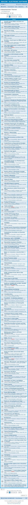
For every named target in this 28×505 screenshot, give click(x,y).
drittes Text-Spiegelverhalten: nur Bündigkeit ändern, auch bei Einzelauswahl (14, 247)
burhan (12, 115)
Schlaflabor (7, 222)
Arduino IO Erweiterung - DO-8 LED (12, 405)
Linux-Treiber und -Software (10, 217)
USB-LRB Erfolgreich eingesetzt (11, 183)
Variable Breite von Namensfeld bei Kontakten (14, 143)
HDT (12, 42)
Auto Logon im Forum (9, 35)
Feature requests (8, 384)
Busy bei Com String (9, 30)
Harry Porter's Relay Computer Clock (12, 342)
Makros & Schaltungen (12, 72)
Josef (12, 75)
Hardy (12, 83)
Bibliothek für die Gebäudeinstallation (13, 427)
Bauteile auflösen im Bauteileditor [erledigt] (14, 171)
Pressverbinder (7, 308)
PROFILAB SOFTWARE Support (14, 76)
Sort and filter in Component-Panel (12, 127)
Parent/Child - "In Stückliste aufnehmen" (13, 298)
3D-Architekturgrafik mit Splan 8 (11, 90)
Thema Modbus (11, 349)
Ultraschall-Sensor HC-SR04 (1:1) (11, 413)
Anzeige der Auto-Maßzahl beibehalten (13, 86)
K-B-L (12, 290)
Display (6, 409)
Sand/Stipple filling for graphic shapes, (13, 313)
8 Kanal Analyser (8, 262)
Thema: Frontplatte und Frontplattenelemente (16, 265)
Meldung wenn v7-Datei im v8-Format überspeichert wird (12, 333)
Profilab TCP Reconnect (9, 202)
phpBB (10, 500)
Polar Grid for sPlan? (9, 267)
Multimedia (10, 225)
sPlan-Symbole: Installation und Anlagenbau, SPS (17, 311)
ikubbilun (12, 218)
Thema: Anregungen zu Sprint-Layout (15, 191)
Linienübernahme (8, 294)
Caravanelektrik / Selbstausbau (11, 94)
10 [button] (19, 16)
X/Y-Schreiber (7, 445)
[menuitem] (3, 4)
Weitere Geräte (11, 276)
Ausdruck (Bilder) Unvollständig (11, 289)
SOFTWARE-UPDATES (12, 473)
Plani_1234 (13, 423)
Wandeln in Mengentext (9, 175)
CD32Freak (13, 128)
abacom (12, 47)
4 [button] (14, 16)
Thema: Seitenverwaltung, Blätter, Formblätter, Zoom (17, 106)
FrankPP (13, 190)
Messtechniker (14, 56)
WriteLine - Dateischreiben (10, 132)
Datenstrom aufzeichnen (9, 69)
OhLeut (12, 410)
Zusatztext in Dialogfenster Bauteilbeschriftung (15, 100)
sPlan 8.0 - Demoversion (12, 456)
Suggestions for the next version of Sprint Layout (15, 396)
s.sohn (12, 442)
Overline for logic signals (10, 151)
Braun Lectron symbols (9, 155)
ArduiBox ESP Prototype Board (11, 213)
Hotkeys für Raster (8, 179)
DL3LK (12, 36)
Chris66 (12, 120)
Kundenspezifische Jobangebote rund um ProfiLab (17, 125)
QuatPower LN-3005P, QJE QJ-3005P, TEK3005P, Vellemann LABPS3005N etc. (15, 284)
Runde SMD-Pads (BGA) (9, 392)
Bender (12, 309)
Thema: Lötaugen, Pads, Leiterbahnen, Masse (16, 390)
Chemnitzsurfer (14, 95)
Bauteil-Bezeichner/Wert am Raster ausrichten (14, 323)
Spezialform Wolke (8, 65)
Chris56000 (13, 268)
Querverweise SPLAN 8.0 (10, 371)
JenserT (12, 148)
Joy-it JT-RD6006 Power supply (11, 347)
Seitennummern (8, 422)
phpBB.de (19, 502)
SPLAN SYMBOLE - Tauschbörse (14, 52)
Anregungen (10, 433)
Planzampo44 (13, 476)
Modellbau (10, 48)
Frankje (12, 156)
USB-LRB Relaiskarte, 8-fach (13, 186)
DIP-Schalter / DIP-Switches (10, 50)
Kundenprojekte (11, 211)
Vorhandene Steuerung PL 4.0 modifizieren (14, 123)
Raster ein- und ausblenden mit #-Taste (13, 401)
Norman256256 (14, 70)
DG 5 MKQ (13, 91)
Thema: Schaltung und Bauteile (13, 112)
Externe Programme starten (10, 258)
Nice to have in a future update (11, 318)
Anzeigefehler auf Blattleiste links (12, 105)
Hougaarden (13, 210)
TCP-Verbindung (8, 74)
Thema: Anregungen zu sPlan (13, 24)
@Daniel (12, 428)
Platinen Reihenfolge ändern (10, 431)
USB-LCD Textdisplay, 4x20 (13, 220)
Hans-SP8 (13, 372)
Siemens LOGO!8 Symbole (10, 435)
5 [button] (16, 16)
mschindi (13, 51)
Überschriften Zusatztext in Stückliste (13, 242)
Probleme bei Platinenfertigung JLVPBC (13, 119)
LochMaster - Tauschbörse (13, 215)
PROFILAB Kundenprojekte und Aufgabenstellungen (17, 33)
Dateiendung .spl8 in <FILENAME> (12, 238)
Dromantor (13, 162)
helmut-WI (13, 432)
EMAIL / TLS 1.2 (8, 338)
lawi (12, 124)
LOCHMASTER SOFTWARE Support (15, 306)
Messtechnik (10, 58)
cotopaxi (12, 23)
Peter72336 (13, 214)
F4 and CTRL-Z (7, 458)
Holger (12, 295)
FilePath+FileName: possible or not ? (13, 78)
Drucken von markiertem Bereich (11, 82)
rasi (12, 329)
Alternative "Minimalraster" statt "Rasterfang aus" (15, 361)
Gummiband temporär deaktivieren (12, 166)
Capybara (13, 152)
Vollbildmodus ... (8, 328)
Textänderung (7, 450)
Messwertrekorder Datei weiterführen (12, 147)
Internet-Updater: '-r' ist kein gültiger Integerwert (15, 470)
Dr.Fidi (12, 299)
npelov (12, 353)
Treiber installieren (8, 206)
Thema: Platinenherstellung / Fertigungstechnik (16, 121)
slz (11, 455)
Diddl (12, 406)
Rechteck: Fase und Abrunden (11, 475)
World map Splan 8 (8, 114)
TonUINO (6, 209)
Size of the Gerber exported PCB (11, 60)
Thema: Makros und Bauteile (13, 130)
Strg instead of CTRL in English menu (13, 480)
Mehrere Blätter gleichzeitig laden (12, 26)
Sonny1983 (13, 194)
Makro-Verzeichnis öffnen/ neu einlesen (13, 197)
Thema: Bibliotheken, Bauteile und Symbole (16, 281)
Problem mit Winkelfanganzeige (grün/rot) (14, 388)
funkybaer (13, 31)
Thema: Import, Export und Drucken (14, 292)
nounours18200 (14, 61)
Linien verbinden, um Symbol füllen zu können (15, 485)
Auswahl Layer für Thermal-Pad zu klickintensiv (15, 227)
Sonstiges (10, 38)
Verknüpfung (7, 454)
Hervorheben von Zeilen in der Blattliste (13, 380)
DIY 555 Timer (7, 417)
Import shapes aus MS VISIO (11, 278)
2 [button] (11, 16)
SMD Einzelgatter (8, 375)
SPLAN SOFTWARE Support (13, 43)
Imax (5, 193)
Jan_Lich (13, 376)
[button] (7, 16)
